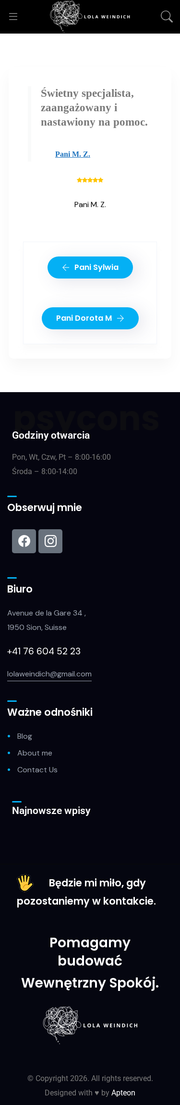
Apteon (123, 1092)
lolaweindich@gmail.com (49, 674)
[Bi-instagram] (50, 541)
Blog (24, 736)
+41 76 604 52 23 (45, 651)
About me (34, 753)
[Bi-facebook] (24, 541)
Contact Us (37, 770)
